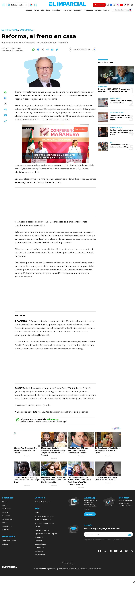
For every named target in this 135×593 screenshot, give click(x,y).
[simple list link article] (116, 76)
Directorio (39, 537)
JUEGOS (29, 10)
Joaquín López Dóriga (12, 48)
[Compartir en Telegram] (47, 49)
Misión (37, 527)
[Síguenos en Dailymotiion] (131, 551)
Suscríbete (99, 5)
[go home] (9, 567)
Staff (36, 513)
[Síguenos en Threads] (128, 4)
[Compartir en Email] (52, 49)
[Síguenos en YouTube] (121, 4)
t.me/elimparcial (125, 500)
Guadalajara (56, 10)
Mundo (5, 505)
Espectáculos (7, 519)
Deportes (6, 516)
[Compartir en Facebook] (38, 49)
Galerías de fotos (9, 541)
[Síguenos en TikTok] (124, 4)
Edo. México (45, 10)
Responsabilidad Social (44, 523)
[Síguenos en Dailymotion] (131, 4)
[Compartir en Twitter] (42, 49)
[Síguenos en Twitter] (114, 4)
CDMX (36, 10)
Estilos (4, 523)
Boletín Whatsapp (42, 502)
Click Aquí (89, 514)
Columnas (77, 10)
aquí (64, 422)
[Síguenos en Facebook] (111, 4)
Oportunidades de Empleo (46, 534)
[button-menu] (3, 5)
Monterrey (68, 10)
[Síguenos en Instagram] (117, 4)
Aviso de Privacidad (43, 520)
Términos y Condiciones (115, 540)
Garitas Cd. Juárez (122, 10)
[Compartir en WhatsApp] (33, 49)
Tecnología (6, 526)
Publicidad (39, 548)
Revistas (98, 10)
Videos (5, 544)
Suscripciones (40, 544)
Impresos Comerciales (44, 516)
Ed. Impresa (88, 10)
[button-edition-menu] (113, 10)
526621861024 (90, 500)
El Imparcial (9, 30)
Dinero (5, 512)
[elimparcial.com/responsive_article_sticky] (133, 582)
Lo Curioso (6, 509)
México (5, 502)
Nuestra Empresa (42, 530)
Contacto (38, 541)
